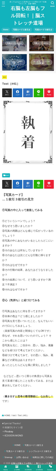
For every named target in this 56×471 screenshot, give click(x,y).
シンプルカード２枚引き (40, 451)
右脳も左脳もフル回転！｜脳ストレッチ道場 (28, 15)
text (4, 77)
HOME (17, 445)
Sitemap (8, 457)
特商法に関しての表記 (43, 457)
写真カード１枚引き (21, 30)
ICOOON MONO (14, 435)
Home (6, 30)
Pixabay (9, 431)
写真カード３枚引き (43, 30)
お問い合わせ (22, 457)
